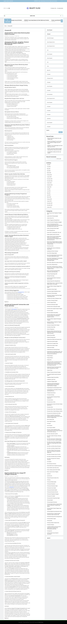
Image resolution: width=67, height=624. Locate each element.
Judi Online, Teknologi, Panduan (52, 300)
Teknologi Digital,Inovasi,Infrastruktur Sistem (54, 511)
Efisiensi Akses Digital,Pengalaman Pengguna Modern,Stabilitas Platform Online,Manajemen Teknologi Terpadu (54, 242)
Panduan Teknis (49, 370)
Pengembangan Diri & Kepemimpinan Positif (54, 387)
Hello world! (59, 158)
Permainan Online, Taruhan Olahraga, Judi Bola (54, 411)
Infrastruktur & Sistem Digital (52, 289)
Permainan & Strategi (50, 394)
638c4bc (6, 35)
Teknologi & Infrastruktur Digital (52, 485)
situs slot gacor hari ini (51, 42)
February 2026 (49, 174)
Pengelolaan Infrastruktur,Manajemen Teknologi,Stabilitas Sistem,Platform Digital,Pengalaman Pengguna (53, 384)
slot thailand (49, 461)
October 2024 (49, 207)
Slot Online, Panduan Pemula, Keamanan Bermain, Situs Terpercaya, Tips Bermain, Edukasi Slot (53, 451)
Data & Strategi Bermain (51, 230)
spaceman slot (49, 475)
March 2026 (49, 172)
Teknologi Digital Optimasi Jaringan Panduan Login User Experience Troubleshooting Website (54, 505)
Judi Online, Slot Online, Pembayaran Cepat (54, 298)
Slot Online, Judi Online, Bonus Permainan (54, 446)
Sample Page (32, 15)
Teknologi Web (49, 520)
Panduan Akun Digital (50, 347)
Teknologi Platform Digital (51, 518)
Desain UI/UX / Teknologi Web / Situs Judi (54, 232)
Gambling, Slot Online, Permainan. (52, 251)
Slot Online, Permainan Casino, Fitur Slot (53, 454)
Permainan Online (50, 407)
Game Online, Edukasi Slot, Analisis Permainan (54, 262)
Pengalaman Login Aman (51, 379)
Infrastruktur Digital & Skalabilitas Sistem (54, 291)
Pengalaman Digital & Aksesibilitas (53, 377)
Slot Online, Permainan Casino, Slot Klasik (54, 456)
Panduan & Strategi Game (51, 337)
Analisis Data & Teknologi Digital (52, 216)
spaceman (49, 118)
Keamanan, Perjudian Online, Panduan (53, 325)
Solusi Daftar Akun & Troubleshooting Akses (54, 465)
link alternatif (14, 309)
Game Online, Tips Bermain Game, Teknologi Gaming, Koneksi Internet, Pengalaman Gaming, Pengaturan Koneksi (55, 267)
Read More (6, 301)
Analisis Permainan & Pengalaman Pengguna (54, 222)
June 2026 (48, 166)
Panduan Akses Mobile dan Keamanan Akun (54, 339)
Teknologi (48, 479)
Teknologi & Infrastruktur (51, 483)
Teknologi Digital (50, 500)
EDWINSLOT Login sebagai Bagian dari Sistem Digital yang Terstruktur (21, 20)
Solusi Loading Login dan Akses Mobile (53, 469)
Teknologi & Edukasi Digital (51, 481)
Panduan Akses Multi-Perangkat (52, 341)
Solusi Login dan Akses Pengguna (52, 471)
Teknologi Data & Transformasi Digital (53, 498)
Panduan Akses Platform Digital (52, 345)
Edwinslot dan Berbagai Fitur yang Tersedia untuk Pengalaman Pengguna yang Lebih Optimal (54, 142)
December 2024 (49, 203)
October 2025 (49, 182)
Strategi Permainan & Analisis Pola (53, 477)
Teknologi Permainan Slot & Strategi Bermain (54, 516)
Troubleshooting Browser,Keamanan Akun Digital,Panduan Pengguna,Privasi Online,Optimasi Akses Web (54, 527)
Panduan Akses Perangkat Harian (52, 343)
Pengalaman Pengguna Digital (52, 381)
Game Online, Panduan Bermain (52, 264)
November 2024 (49, 205)
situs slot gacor (49, 54)
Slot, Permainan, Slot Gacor (51, 463)
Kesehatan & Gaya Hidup (51, 327)
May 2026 (48, 168)
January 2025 (49, 201)
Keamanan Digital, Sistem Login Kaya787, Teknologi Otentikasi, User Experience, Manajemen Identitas (54, 315)
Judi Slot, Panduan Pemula (51, 302)
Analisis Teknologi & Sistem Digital (53, 228)
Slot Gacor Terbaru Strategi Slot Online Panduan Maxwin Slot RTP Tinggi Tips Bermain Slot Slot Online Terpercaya (54, 430)
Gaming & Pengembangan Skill (52, 273)
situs (48, 66)
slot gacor (48, 74)
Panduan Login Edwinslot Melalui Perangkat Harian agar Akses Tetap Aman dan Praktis (51, 20)
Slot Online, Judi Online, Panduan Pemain (53, 448)
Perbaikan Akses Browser (51, 392)
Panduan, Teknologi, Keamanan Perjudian (54, 372)
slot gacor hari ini (50, 78)
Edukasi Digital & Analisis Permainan (53, 234)
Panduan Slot (49, 359)
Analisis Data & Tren (50, 218)
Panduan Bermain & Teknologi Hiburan (53, 349)
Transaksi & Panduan (50, 524)
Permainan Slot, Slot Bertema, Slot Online (54, 413)
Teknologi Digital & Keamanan (52, 502)
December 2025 (49, 178)
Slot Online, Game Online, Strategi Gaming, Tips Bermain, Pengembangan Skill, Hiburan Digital (54, 443)
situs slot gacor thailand (51, 427)
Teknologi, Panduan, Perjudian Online (53, 522)
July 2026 (48, 164)
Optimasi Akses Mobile (51, 335)
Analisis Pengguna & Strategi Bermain (53, 220)
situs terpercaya (49, 94)
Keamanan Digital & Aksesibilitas (52, 312)
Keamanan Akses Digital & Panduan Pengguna (54, 308)
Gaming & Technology (50, 275)
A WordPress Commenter (51, 158)
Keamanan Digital (50, 310)
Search (47, 130)
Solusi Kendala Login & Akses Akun (53, 467)
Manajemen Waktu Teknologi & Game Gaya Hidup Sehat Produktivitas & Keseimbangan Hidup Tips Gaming (54, 332)
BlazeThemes (41, 622)
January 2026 (49, 176)
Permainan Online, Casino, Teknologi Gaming (54, 409)
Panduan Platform (50, 357)
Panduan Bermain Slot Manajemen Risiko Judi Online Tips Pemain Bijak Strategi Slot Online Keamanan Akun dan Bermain (54, 352)
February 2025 (49, 199)
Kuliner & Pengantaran (50, 329)
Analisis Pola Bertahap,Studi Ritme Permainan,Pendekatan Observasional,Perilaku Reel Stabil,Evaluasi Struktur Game (54, 225)
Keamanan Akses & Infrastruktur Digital (53, 306)
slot (47, 50)
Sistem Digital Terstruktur (51, 421)
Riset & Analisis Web (50, 419)
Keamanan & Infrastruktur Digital (52, 304)
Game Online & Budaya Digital (52, 253)
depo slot (48, 70)
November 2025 (49, 180)
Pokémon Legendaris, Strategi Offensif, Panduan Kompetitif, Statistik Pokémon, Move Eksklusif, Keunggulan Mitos (54, 416)
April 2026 (48, 170)
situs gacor (49, 423)
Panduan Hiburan (50, 355)
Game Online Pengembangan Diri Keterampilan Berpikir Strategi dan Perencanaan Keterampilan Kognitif (54, 259)
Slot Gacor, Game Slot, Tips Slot (52, 433)
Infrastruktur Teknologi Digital (52, 293)
